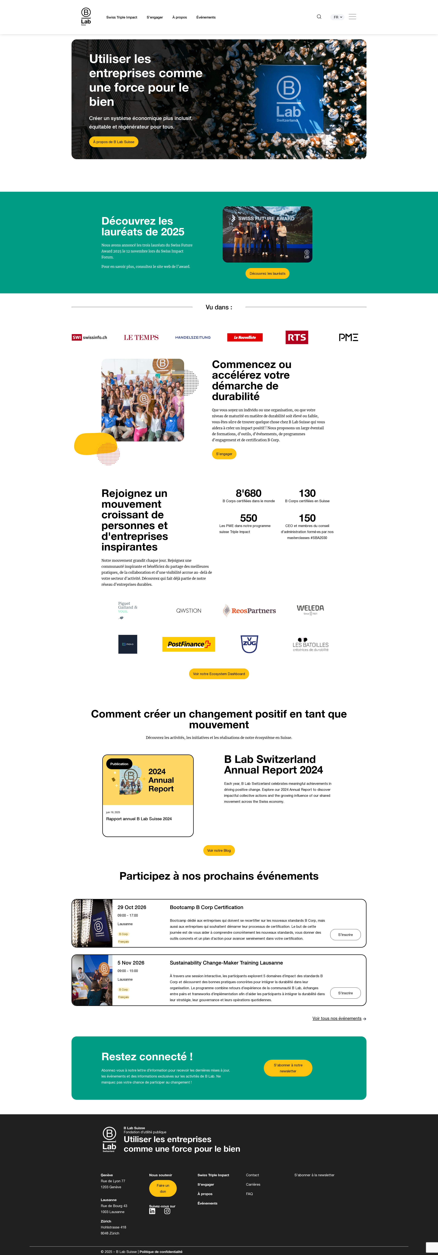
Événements (206, 17)
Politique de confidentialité (161, 1252)
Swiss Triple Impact (121, 17)
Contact (252, 1175)
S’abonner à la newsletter (314, 1175)
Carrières (253, 1184)
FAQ (249, 1194)
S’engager (155, 17)
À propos (179, 17)
